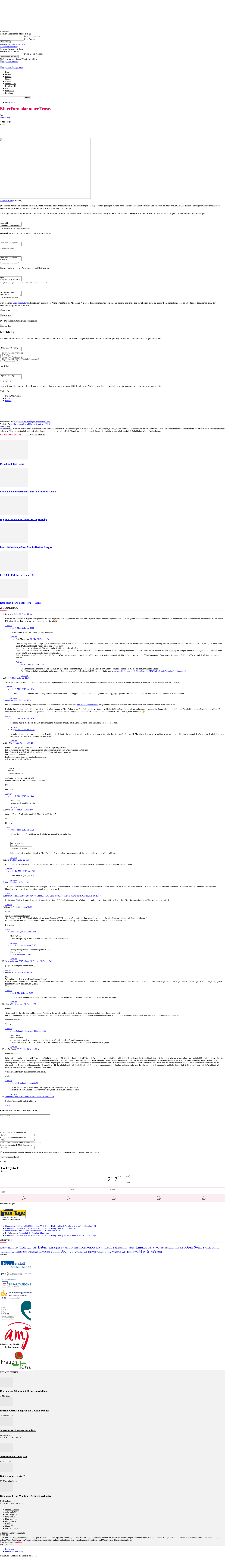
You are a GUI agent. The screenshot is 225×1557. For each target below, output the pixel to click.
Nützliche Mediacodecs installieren (18, 1430)
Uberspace (55, 1252)
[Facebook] (4, 130)
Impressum (9, 1549)
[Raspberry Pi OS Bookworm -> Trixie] (14, 598)
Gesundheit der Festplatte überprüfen (34, 1233)
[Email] (32, 130)
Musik (177, 1248)
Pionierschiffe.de (5, 1252)
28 (1, 127)
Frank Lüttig (5, 117)
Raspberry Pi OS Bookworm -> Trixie (20, 602)
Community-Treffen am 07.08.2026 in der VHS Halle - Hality (30, 1226)
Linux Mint (148, 1248)
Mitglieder (171, 1248)
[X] (13, 130)
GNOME (87, 1247)
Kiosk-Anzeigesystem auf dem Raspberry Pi (77, 1226)
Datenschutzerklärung (9, 47)
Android (8, 81)
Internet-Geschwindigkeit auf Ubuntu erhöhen (24, 1410)
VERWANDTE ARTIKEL (11, 434)
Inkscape (110, 1248)
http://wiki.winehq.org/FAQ (21, 954)
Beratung (9, 93)
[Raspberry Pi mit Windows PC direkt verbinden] (6, 1491)
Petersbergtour (214, 1248)
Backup (11, 1248)
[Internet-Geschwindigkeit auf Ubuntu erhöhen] (6, 1405)
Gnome (8, 79)
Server (34, 1251)
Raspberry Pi (10, 86)
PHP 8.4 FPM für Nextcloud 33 (17, 575)
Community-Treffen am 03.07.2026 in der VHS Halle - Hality (30, 1228)
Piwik (12, 1252)
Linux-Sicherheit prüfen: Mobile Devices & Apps (26, 547)
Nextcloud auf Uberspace (13, 1456)
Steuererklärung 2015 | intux (17, 1096)
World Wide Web (145, 1251)
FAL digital (54, 1247)
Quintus (8, 700)
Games (75, 1248)
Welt (109, 1252)
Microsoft (163, 1248)
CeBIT (16, 1248)
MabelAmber (6, 200)
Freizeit (69, 1248)
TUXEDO (46, 1252)
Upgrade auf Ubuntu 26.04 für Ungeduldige (23, 519)
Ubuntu (8, 77)
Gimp (80, 1248)
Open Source (10, 84)
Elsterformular (20, 302)
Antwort (8, 625)
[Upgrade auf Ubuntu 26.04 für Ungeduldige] (14, 514)
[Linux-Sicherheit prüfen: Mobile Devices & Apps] (14, 542)
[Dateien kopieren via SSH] (6, 1471)
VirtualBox (79, 1252)
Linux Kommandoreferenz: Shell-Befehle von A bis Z (28, 491)
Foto (63, 1247)
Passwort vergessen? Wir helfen (13, 44)
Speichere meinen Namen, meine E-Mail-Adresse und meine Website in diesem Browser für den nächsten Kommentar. (51, 1152)
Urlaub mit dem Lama (12, 464)
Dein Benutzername (32, 36)
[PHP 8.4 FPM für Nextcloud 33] (14, 570)
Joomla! (131, 1248)
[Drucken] (42, 130)
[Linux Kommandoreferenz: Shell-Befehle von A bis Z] (14, 487)
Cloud (22, 1247)
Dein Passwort (30, 39)
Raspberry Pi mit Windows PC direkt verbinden (26, 1496)
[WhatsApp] (23, 130)
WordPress (128, 1251)
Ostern (207, 1248)
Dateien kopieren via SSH (13, 1476)
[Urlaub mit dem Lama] (14, 459)
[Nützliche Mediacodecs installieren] (6, 1425)
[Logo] (6, 67)
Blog (7, 72)
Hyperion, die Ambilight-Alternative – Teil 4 (31, 424)
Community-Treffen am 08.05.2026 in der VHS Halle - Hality (30, 1235)
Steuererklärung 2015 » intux (17, 961)
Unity (74, 1252)
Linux (7, 398)
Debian (8, 74)
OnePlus (182, 1248)
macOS (156, 1248)
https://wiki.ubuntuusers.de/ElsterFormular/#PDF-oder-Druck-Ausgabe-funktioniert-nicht (150, 671)
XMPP (159, 1252)
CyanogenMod (32, 1248)
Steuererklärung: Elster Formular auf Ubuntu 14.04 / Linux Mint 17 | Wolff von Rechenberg (43, 896)
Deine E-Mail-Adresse (33, 54)
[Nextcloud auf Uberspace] (6, 1451)
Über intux (9, 91)
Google (96, 1247)
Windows (116, 1251)
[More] (51, 130)
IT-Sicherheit (123, 1248)
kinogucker (9, 1231)
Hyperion (104, 1248)
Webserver (90, 1251)
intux (12, 628)
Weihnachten (101, 1252)
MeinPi (8, 88)
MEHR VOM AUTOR (35, 434)
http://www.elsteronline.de (87, 705)
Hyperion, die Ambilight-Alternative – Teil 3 (33, 422)
